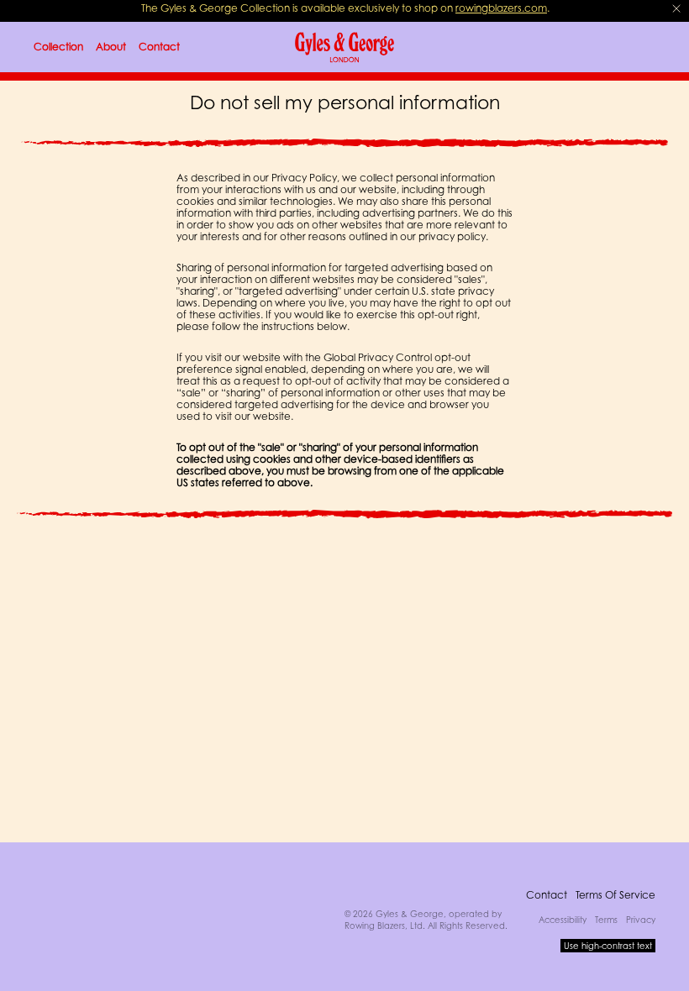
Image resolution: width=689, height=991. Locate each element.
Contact (546, 895)
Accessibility (562, 920)
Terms (606, 920)
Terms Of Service (615, 895)
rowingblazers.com (501, 8)
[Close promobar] (676, 8)
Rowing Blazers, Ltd (383, 925)
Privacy (640, 920)
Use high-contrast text (608, 946)
